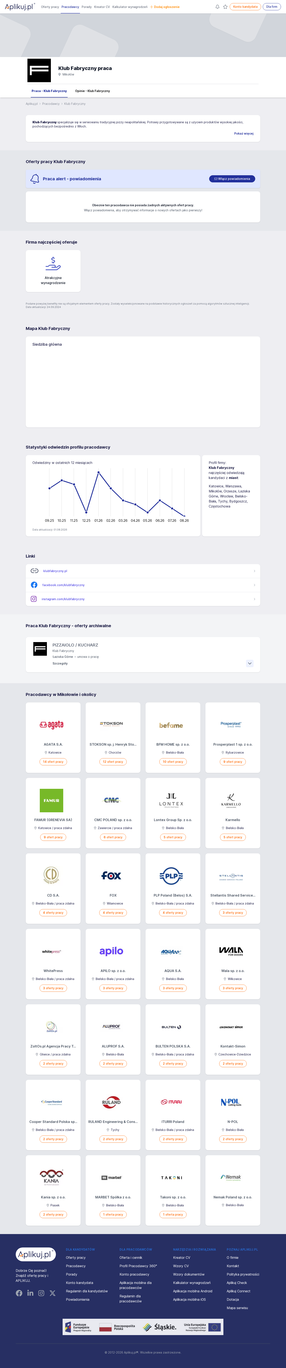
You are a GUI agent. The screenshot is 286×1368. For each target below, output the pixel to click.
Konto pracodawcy (134, 1274)
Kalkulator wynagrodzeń (129, 7)
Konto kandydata (245, 6)
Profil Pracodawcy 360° (138, 1266)
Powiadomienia (77, 1299)
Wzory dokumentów (189, 1274)
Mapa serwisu (237, 1308)
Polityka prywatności (243, 1274)
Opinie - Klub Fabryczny (92, 91)
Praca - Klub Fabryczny (49, 91)
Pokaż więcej (244, 133)
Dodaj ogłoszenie (167, 7)
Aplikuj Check (237, 1283)
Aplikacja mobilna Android (193, 1291)
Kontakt (233, 1266)
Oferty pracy (50, 7)
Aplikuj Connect (238, 1291)
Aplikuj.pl (32, 103)
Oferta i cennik (131, 1257)
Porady (87, 7)
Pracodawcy (70, 7)
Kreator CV (102, 7)
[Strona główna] (20, 6)
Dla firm (271, 6)
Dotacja (233, 1299)
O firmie (232, 1257)
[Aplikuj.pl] (35, 1254)
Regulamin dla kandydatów (87, 1291)
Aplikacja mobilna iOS (189, 1299)
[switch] (232, 178)
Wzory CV (181, 1266)
